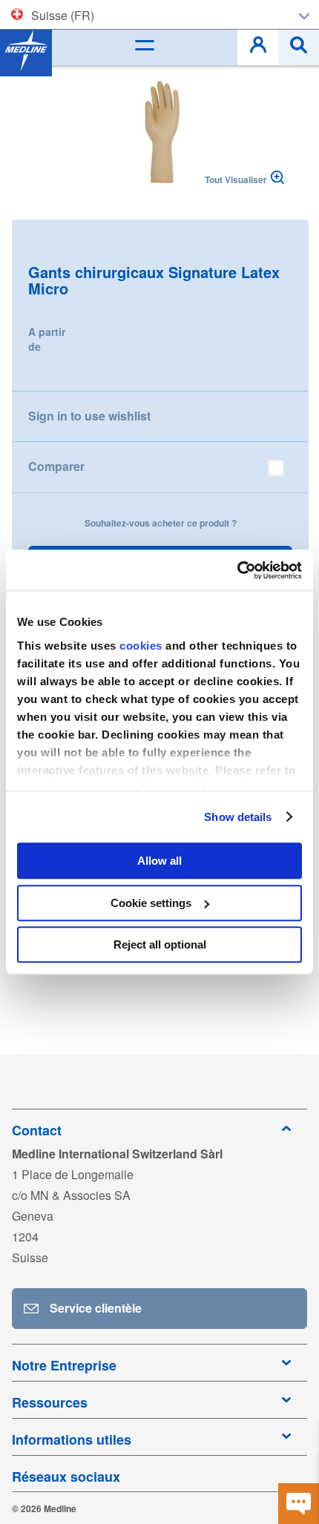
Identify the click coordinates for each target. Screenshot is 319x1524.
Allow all (159, 860)
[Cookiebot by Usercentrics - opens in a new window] (237, 570)
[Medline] (26, 50)
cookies (142, 645)
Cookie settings (151, 903)
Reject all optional (160, 944)
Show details (238, 817)
